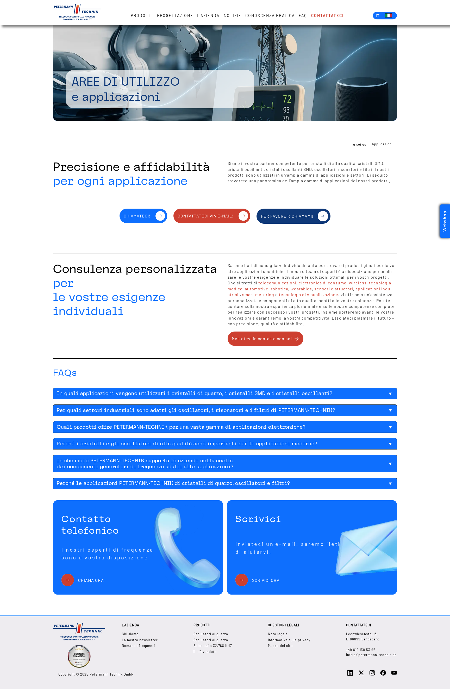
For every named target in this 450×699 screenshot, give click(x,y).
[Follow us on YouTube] (394, 674)
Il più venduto (205, 652)
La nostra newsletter (140, 640)
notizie (232, 15)
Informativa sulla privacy (289, 640)
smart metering (258, 294)
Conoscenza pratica (270, 15)
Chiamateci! (137, 215)
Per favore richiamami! (287, 216)
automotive (256, 288)
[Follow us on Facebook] (383, 674)
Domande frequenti (138, 646)
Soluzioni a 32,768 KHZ (212, 646)
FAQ (303, 15)
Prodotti (142, 15)
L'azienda (208, 15)
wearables (301, 288)
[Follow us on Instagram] (372, 674)
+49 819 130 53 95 (361, 650)
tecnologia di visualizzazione (308, 294)
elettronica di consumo (323, 282)
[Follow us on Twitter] (361, 674)
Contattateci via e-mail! (206, 215)
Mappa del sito (280, 646)
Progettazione (175, 15)
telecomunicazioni (277, 282)
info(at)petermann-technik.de (371, 655)
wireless (358, 282)
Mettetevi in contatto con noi (262, 338)
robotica (279, 288)
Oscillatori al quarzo (210, 634)
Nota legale (278, 634)
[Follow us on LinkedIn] (350, 674)
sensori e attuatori (333, 288)
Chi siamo (130, 634)
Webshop (445, 221)
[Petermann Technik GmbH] (77, 12)
